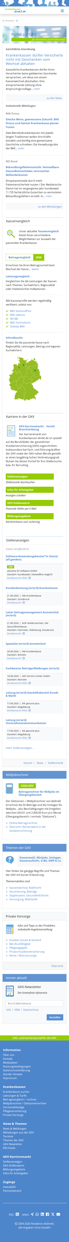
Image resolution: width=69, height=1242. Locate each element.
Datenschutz (31, 1010)
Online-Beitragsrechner (23, 823)
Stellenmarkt (55, 763)
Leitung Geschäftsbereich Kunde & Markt (32, 694)
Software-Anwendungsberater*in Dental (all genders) (32, 557)
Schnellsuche (14, 337)
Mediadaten (10, 1062)
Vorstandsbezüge (13, 1107)
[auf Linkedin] (42, 1214)
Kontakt (8, 1058)
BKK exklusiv (17, 315)
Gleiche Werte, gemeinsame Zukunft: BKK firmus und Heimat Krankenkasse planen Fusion (32, 123)
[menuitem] (17, 20)
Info (8, 1010)
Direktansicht (14, 602)
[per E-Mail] (58, 1214)
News (40, 763)
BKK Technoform (20, 322)
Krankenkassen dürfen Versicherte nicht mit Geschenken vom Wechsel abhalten (34, 59)
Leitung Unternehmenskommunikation (26, 721)
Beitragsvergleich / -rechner (20, 1099)
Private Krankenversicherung (26, 951)
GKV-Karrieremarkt (17, 1157)
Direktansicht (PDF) (17, 577)
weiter (35, 269)
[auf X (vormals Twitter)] (53, 1214)
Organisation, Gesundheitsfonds (29, 895)
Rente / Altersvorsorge (23, 955)
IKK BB (14, 318)
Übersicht (57, 966)
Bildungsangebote (18, 516)
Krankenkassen (14, 1087)
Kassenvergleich (48, 231)
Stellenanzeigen (17, 476)
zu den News (54, 98)
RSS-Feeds (9, 1148)
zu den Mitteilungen (50, 206)
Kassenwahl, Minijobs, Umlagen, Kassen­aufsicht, (41, 859)
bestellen (54, 1017)
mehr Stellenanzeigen (19, 748)
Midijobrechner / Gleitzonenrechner (25, 1103)
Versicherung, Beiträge (23, 891)
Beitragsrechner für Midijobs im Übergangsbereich (39, 793)
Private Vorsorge (13, 1115)
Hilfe (17, 1010)
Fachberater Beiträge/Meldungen (32, 668)
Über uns (8, 1055)
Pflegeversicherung (14, 1111)
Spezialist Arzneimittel (26, 643)
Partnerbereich (12, 1191)
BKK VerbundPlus (20, 311)
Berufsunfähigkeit (20, 944)
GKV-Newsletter (12, 1144)
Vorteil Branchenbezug (37, 428)
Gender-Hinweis (12, 1074)
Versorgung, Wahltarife (23, 899)
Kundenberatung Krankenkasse (32, 588)
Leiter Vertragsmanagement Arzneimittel (32, 614)
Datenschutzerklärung (16, 1070)
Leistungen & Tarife (14, 1095)
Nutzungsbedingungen (17, 1066)
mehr (37, 89)
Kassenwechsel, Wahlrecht (25, 887)
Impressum (10, 1078)
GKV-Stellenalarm (18, 503)
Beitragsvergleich (20, 257)
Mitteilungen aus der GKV (18, 1132)
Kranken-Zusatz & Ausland (25, 940)
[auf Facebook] (47, 1214)
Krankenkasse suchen (16, 1092)
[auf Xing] (32, 1214)
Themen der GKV (13, 1140)
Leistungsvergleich (18, 276)
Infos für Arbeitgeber (20, 490)
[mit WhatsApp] (37, 1214)
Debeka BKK (17, 326)
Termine (8, 1136)
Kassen (28, 763)
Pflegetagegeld (18, 948)
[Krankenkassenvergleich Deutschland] (25, 378)
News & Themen (15, 1124)
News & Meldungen (14, 1128)
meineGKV (9, 1187)
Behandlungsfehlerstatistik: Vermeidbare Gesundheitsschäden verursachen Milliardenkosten (32, 171)
